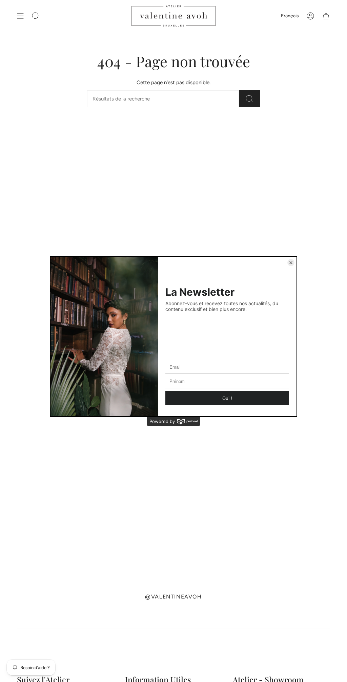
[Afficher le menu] (20, 16)
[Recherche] (249, 98)
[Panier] (326, 16)
